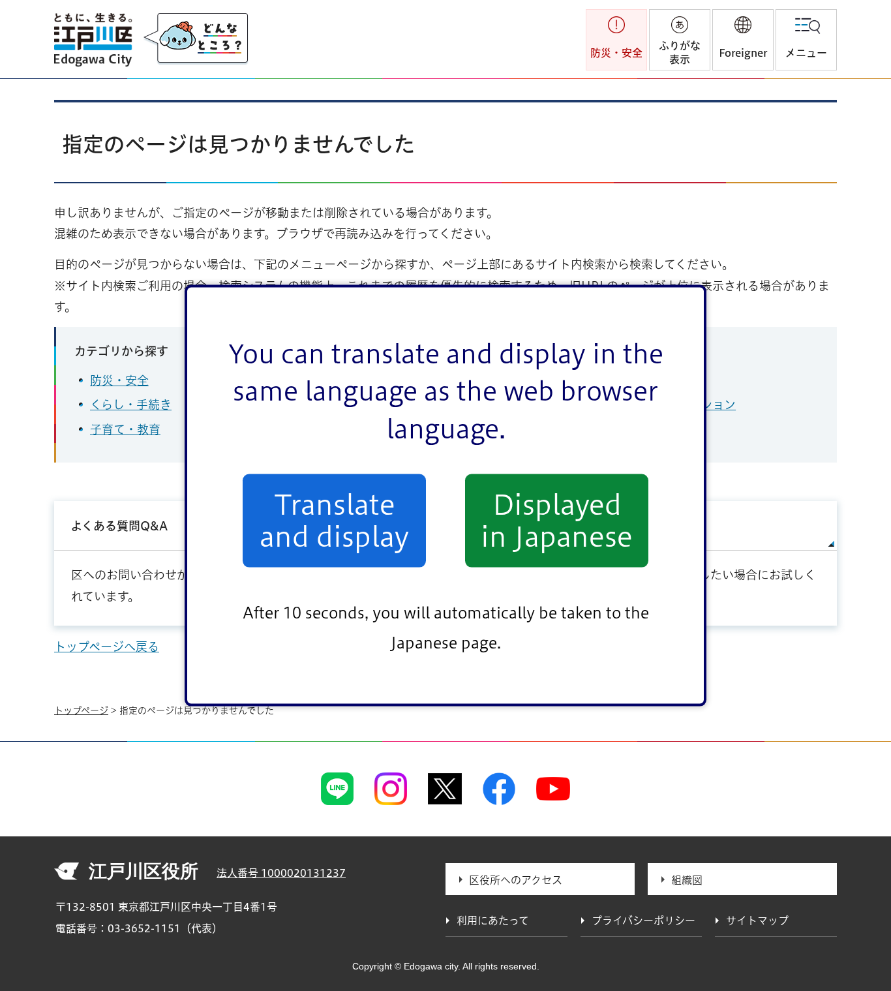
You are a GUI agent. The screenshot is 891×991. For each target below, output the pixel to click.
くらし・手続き (131, 404)
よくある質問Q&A (119, 526)
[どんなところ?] (196, 39)
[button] (743, 39)
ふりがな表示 (680, 52)
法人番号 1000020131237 (281, 873)
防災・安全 (119, 380)
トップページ (81, 710)
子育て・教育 (125, 429)
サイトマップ (639, 526)
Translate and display (334, 520)
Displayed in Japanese (557, 520)
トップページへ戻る (106, 646)
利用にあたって (493, 920)
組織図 (686, 880)
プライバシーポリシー (643, 920)
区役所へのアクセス (515, 880)
